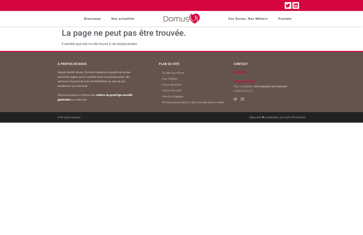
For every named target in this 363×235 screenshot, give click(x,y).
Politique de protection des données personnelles (193, 102)
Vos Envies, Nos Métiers (248, 19)
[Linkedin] (295, 5)
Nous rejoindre (171, 84)
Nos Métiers (170, 78)
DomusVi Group (244, 81)
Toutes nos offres (173, 72)
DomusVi (240, 72)
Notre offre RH (172, 90)
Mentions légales (172, 96)
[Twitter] (288, 5)
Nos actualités (123, 19)
